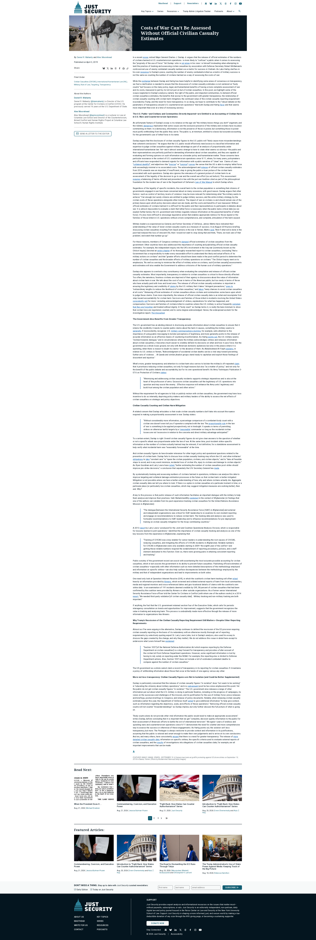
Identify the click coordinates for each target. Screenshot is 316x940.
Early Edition (82, 889)
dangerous (148, 126)
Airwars (167, 581)
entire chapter (163, 250)
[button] (240, 11)
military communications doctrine (186, 331)
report (142, 528)
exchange (146, 81)
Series (160, 11)
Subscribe (230, 887)
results (160, 742)
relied (235, 578)
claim (237, 364)
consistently (138, 301)
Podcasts (218, 11)
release (204, 167)
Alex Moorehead (104, 57)
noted (171, 465)
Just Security (177, 811)
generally (137, 331)
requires (136, 179)
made (216, 468)
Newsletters (193, 3)
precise (172, 164)
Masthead (163, 3)
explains (229, 349)
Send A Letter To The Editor (94, 134)
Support (177, 3)
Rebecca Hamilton (221, 873)
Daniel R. (82, 98)
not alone (186, 63)
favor (222, 105)
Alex (81, 111)
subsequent (193, 686)
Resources (172, 11)
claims (173, 286)
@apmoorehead (97, 115)
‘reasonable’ (185, 429)
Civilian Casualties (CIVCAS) (85, 82)
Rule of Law (85, 85)
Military (77, 85)
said (212, 230)
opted (190, 701)
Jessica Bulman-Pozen (138, 811)
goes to (229, 286)
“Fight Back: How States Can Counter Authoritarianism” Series (177, 805)
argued (176, 736)
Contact (78, 929)
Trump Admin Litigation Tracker (197, 11)
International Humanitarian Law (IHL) (112, 82)
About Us (79, 917)
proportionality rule (217, 423)
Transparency (105, 85)
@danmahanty (97, 101)
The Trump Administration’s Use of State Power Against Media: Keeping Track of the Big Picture (221, 866)
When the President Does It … (87, 804)
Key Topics (146, 11)
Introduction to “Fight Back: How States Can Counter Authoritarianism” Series (220, 805)
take (148, 459)
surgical (183, 164)
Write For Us (81, 925)
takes (201, 289)
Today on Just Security (103, 889)
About (229, 11)
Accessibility (177, 934)
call (146, 301)
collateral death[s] (141, 164)
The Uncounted (158, 313)
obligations (138, 459)
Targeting (95, 85)
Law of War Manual (203, 182)
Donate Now (157, 923)
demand (185, 242)
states (163, 372)
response (144, 72)
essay (145, 57)
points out (212, 337)
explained (194, 498)
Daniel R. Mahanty (85, 57)
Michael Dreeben (93, 808)
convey (192, 164)
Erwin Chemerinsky (222, 811)
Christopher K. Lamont (183, 873)
